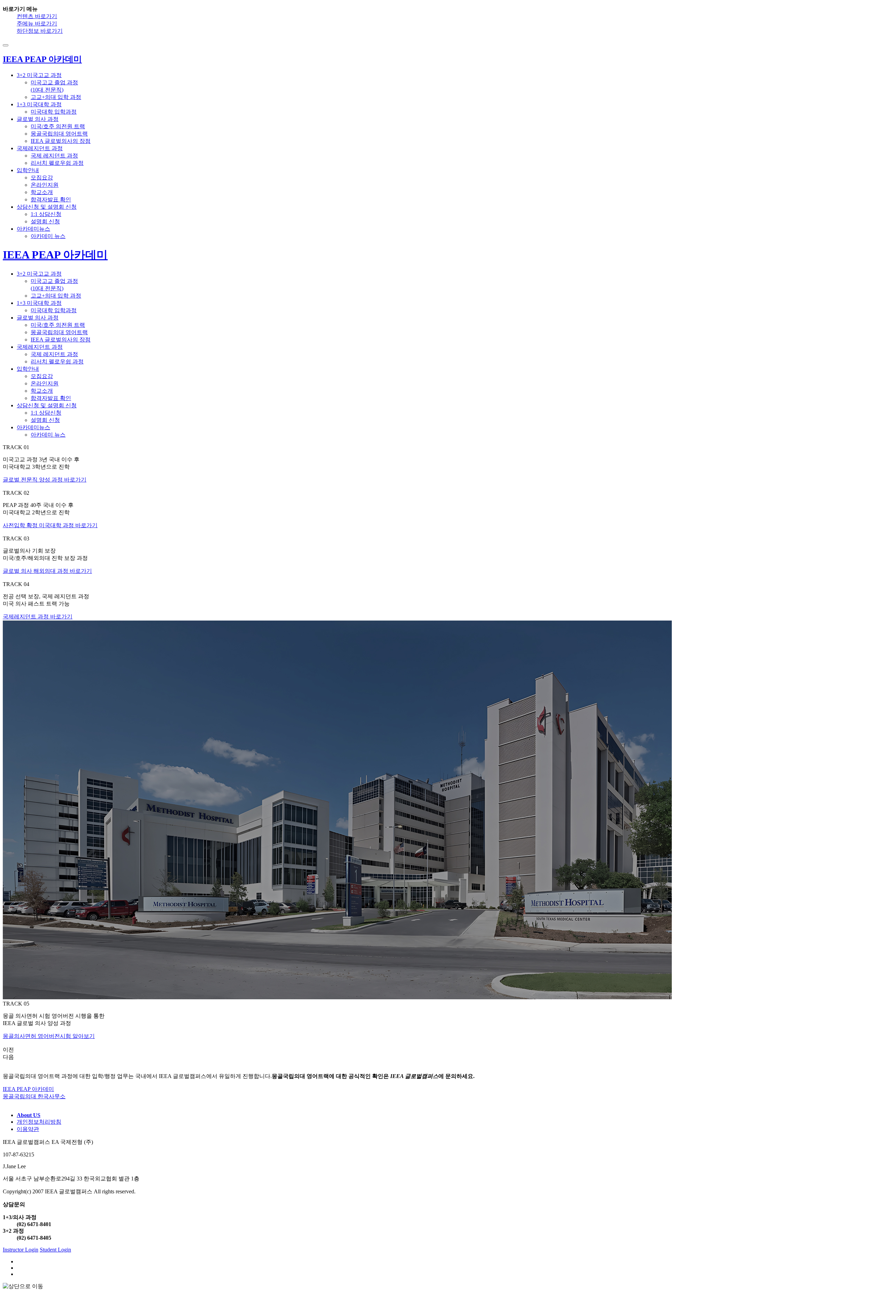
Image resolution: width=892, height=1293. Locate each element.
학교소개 (42, 192)
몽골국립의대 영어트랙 (59, 134)
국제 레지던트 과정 (54, 156)
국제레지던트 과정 (40, 148)
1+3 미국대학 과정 (39, 104)
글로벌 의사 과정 (38, 119)
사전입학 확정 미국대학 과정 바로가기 (50, 525)
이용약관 (28, 1129)
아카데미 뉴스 (48, 236)
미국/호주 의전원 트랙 (58, 126)
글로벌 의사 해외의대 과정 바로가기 (47, 571)
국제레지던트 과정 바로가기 (37, 616)
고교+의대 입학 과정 (56, 97)
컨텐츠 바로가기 (37, 16)
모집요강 (42, 177)
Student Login (55, 1250)
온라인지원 (45, 185)
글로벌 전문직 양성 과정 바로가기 (44, 480)
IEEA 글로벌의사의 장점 (61, 141)
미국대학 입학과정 (54, 112)
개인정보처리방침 (39, 1122)
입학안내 (28, 170)
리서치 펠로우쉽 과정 (57, 163)
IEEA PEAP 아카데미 (55, 254)
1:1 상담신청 (46, 214)
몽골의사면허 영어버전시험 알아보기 (49, 1036)
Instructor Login (20, 1250)
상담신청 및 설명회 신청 (47, 207)
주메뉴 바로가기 (37, 23)
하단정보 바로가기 (40, 31)
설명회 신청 (45, 221)
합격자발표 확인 (51, 199)
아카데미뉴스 (33, 229)
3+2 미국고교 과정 (39, 75)
